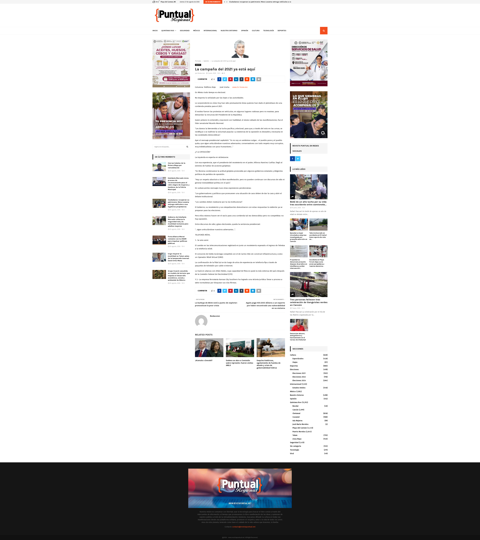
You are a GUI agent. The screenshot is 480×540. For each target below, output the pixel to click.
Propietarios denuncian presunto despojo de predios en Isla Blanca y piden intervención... (298, 264)
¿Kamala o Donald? (203, 360)
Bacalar (295, 406)
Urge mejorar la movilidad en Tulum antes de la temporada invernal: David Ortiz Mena (178, 257)
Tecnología (268, 31)
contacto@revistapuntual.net (243, 527)
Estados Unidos (298, 388)
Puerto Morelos (298, 432)
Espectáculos (297, 359)
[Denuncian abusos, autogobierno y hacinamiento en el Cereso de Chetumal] (299, 325)
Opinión (244, 31)
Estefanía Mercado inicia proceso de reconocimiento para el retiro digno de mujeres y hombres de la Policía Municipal (178, 184)
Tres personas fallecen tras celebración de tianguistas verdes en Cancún (309, 302)
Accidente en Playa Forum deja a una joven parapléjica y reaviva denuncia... (316, 263)
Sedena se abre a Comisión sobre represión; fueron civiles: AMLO (239, 362)
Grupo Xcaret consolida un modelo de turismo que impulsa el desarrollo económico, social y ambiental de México (179, 275)
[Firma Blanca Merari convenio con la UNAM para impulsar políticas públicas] (159, 240)
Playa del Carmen (299, 428)
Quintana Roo (167, 31)
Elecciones (294, 369)
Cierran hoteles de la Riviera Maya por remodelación (176, 165)
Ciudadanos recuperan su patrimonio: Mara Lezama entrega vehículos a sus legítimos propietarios (270, 2)
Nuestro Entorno (229, 31)
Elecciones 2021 (299, 373)
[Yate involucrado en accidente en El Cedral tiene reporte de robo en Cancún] (318, 224)
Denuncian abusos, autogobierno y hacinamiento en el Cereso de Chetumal (298, 337)
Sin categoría (295, 446)
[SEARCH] (187, 146)
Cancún (295, 410)
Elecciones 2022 (299, 377)
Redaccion (201, 73)
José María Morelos (300, 424)
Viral (292, 453)
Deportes (282, 31)
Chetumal (296, 413)
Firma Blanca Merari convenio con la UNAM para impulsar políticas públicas (177, 240)
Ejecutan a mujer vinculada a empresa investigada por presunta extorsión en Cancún (298, 237)
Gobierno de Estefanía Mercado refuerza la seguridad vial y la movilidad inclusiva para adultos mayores (178, 221)
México (196, 31)
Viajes (294, 362)
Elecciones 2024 (299, 380)
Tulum (294, 435)
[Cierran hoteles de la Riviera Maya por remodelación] (159, 166)
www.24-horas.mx (240, 87)
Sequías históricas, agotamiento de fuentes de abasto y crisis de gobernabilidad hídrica (268, 364)
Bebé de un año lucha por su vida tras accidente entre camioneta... (308, 203)
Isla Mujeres (297, 421)
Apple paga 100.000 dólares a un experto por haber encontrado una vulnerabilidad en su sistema (265, 305)
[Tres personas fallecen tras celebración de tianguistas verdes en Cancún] (309, 284)
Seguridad (185, 31)
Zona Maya (296, 439)
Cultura (256, 31)
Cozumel (296, 417)
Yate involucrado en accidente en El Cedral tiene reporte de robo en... (318, 236)
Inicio (155, 31)
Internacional (210, 31)
